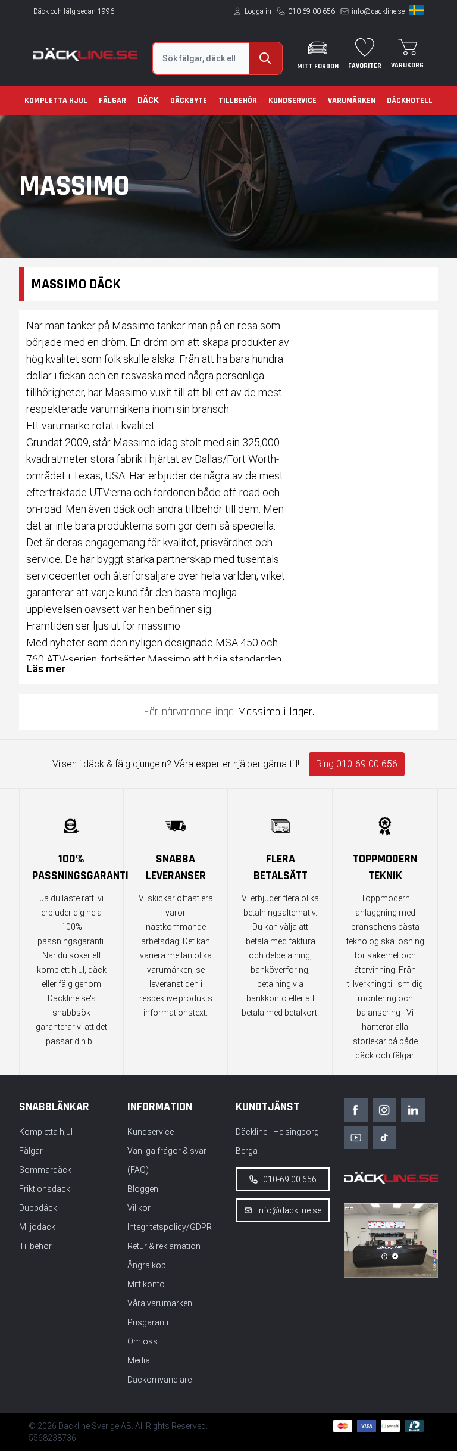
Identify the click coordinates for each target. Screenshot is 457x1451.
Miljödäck (37, 1227)
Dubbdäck (38, 1208)
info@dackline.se (378, 11)
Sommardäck (45, 1170)
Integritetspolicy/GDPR (169, 1227)
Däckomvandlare (159, 1379)
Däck (148, 100)
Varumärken (351, 100)
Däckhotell (410, 100)
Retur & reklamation (164, 1246)
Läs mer (45, 668)
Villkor (139, 1208)
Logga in (258, 11)
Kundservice (292, 100)
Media (138, 1360)
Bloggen (142, 1189)
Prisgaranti (147, 1322)
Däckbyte (188, 100)
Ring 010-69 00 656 (356, 764)
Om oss (142, 1341)
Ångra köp (146, 1265)
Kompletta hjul (55, 100)
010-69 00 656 (311, 11)
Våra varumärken (159, 1303)
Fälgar (112, 100)
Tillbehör (237, 100)
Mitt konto (146, 1284)
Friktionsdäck (44, 1189)
